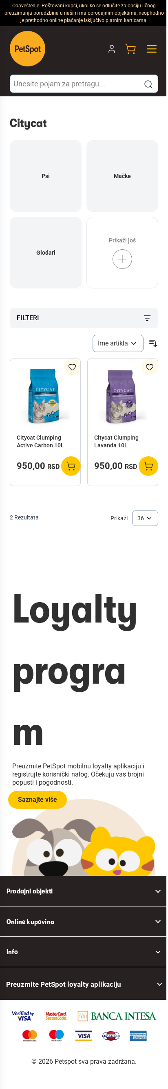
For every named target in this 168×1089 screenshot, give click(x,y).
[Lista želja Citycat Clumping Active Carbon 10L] (72, 367)
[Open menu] (151, 48)
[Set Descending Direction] (153, 343)
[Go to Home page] (27, 48)
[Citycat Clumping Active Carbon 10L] (45, 397)
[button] (148, 84)
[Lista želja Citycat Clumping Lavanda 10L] (149, 367)
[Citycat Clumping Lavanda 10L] (122, 397)
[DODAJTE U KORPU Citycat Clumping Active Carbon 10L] (71, 466)
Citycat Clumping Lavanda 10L (116, 441)
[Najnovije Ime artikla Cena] (118, 343)
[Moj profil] (111, 49)
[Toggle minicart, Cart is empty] (130, 49)
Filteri (28, 318)
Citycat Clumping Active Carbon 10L (40, 441)
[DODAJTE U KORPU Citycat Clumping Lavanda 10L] (148, 466)
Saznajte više (37, 799)
